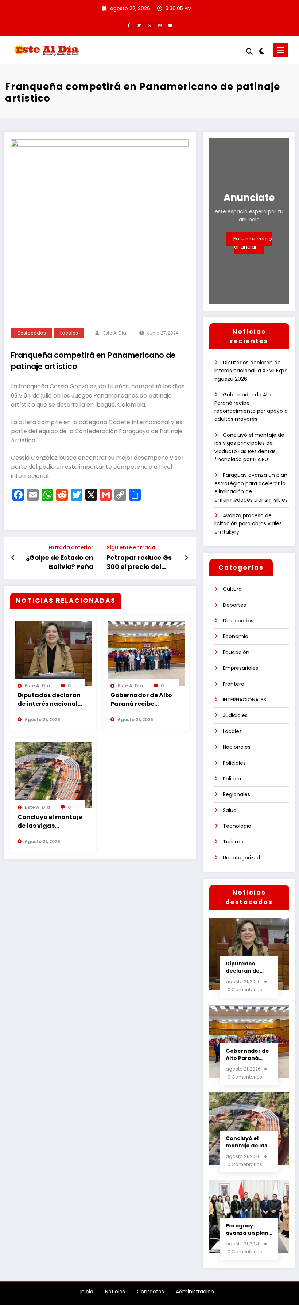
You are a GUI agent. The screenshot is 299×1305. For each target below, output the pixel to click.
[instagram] (160, 25)
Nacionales (237, 747)
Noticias (115, 1291)
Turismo (233, 841)
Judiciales (235, 715)
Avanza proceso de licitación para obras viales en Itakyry (248, 523)
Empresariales (240, 668)
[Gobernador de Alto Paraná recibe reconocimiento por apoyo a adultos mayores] (146, 652)
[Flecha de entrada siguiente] (187, 558)
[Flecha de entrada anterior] (13, 558)
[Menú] (280, 50)
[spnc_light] (261, 51)
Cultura (232, 589)
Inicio (86, 1291)
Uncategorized (241, 857)
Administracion (195, 1291)
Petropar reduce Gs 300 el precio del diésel (139, 562)
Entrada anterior (70, 548)
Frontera (233, 684)
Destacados (32, 333)
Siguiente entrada (130, 548)
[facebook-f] (129, 25)
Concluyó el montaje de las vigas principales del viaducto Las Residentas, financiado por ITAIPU (50, 821)
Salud (230, 810)
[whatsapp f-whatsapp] (150, 25)
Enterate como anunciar (252, 242)
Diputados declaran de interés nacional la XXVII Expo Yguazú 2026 (50, 699)
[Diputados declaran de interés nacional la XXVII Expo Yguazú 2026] (53, 652)
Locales (69, 333)
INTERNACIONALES (244, 699)
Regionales (236, 794)
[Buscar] (249, 51)
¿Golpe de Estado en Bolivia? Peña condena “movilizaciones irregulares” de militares (59, 562)
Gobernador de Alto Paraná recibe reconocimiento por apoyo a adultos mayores (141, 699)
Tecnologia (237, 826)
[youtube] (170, 25)
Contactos (150, 1291)
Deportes (234, 605)
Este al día (114, 333)
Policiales (234, 763)
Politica (232, 778)
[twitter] (139, 25)
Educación (236, 652)
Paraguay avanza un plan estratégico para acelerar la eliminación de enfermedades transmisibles (248, 1229)
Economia (235, 636)
